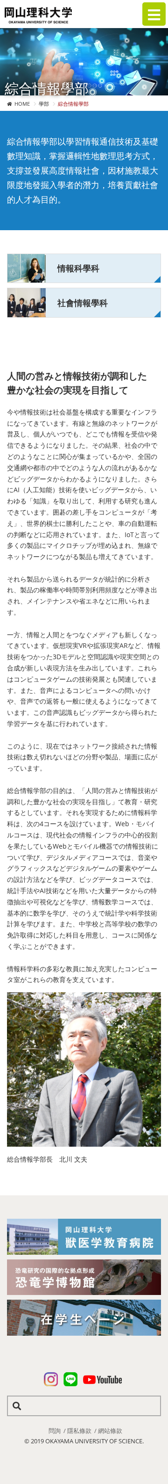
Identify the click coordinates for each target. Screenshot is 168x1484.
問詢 (55, 1430)
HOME (22, 103)
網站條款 (110, 1430)
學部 (44, 103)
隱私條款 (79, 1430)
